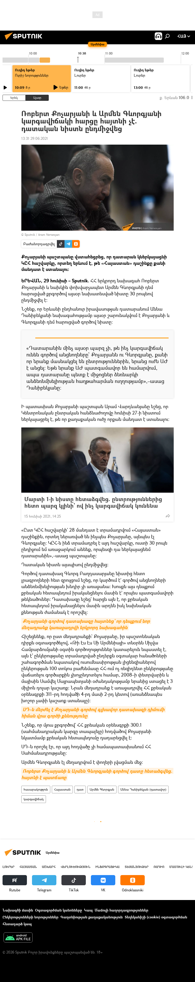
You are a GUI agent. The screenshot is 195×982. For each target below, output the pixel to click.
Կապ (88, 910)
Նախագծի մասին (18, 910)
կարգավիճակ (34, 799)
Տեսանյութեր (137, 867)
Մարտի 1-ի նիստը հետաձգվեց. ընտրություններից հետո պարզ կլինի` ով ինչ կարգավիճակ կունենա (93, 502)
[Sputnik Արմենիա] (25, 40)
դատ (80, 789)
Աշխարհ (49, 867)
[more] (168, 516)
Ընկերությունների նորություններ (30, 917)
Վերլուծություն (75, 867)
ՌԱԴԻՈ (159, 867)
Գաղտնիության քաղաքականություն (91, 917)
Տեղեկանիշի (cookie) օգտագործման (156, 917)
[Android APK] (18, 938)
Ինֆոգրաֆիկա (107, 867)
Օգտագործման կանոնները (58, 910)
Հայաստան (62, 789)
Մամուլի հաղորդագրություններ (121, 910)
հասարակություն (36, 789)
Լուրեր (8, 867)
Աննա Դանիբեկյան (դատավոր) (143, 789)
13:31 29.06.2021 (34, 138)
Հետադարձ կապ (17, 923)
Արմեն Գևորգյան (102, 789)
